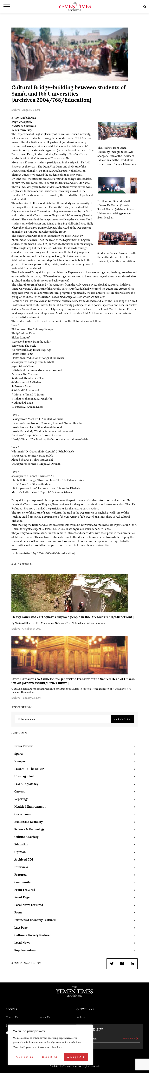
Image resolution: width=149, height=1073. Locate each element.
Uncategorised (24, 776)
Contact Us (12, 1017)
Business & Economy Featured (35, 920)
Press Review (23, 746)
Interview (21, 867)
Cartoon (19, 791)
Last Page (21, 927)
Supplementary (25, 950)
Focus (18, 912)
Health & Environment (30, 806)
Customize (25, 1057)
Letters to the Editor (29, 769)
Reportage (21, 799)
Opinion (20, 852)
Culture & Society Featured (32, 935)
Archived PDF (23, 859)
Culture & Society (26, 837)
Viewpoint (21, 761)
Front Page (21, 897)
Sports (18, 754)
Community (22, 882)
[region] (50, 1045)
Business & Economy (28, 822)
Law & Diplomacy (26, 784)
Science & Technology (29, 829)
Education (21, 844)
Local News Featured (28, 905)
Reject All (50, 1057)
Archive (80, 1017)
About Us (45, 1017)
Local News (22, 943)
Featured (20, 875)
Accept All (76, 1057)
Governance (22, 814)
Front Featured (24, 890)
